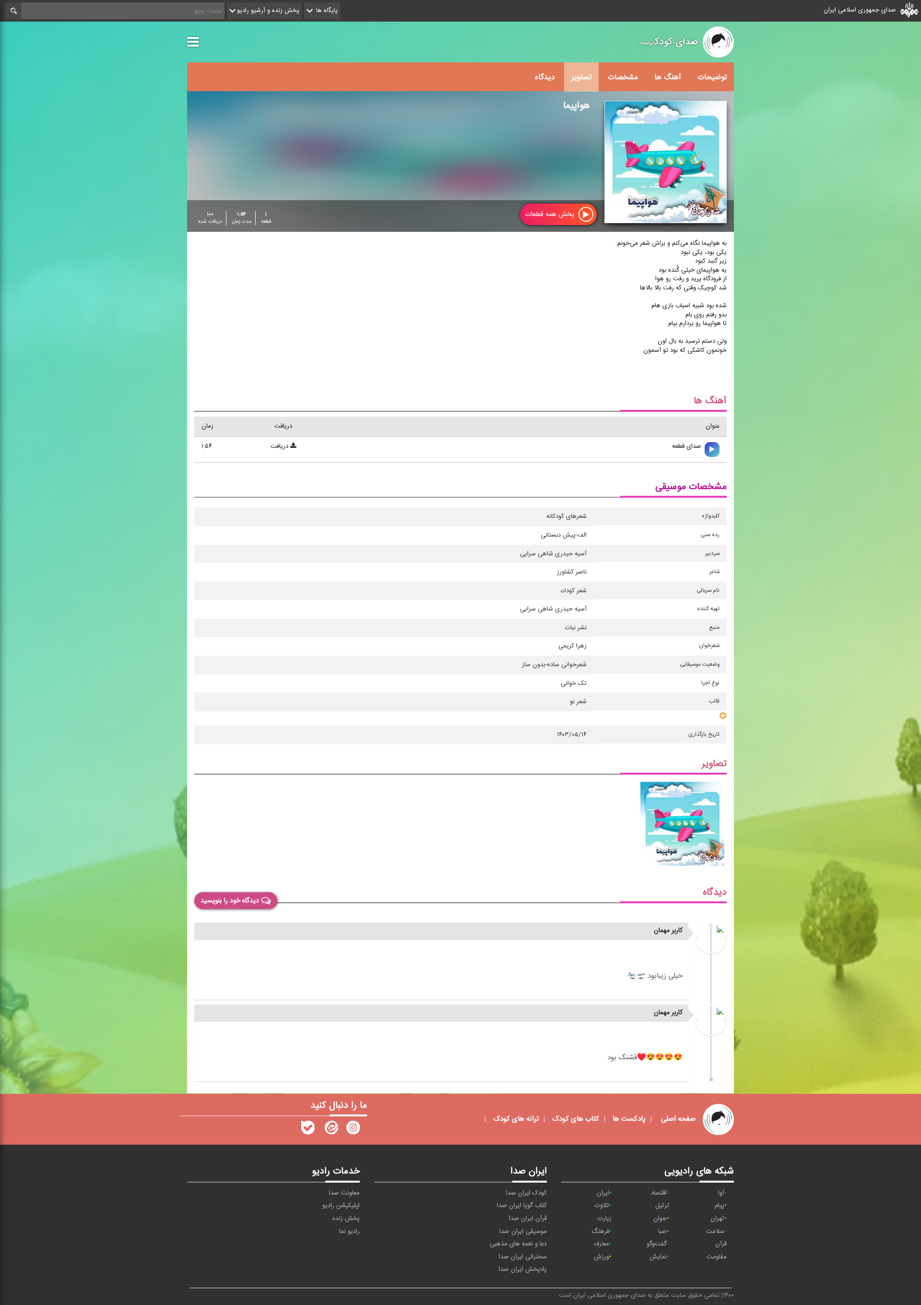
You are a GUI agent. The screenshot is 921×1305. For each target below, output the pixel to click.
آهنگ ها (667, 77)
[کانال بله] (308, 1129)
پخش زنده (346, 1218)
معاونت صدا (344, 1193)
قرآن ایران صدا (528, 1218)
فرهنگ (600, 1231)
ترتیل (662, 1205)
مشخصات (623, 77)
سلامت (715, 1231)
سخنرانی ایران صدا (523, 1257)
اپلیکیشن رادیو (341, 1205)
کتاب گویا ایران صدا (522, 1205)
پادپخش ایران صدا (523, 1269)
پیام (719, 1205)
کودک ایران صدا (526, 1193)
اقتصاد (659, 1193)
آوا (721, 1193)
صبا (662, 1231)
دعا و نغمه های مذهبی (518, 1244)
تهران (717, 1218)
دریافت (280, 446)
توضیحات (712, 77)
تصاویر (581, 77)
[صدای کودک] (353, 1129)
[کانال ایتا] (330, 1129)
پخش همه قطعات (550, 214)
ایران (603, 1193)
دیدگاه (545, 77)
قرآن (721, 1244)
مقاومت (717, 1257)
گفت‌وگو (657, 1244)
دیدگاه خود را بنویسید (230, 901)
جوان (660, 1218)
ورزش (601, 1257)
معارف (601, 1244)
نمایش (658, 1257)
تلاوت (602, 1205)
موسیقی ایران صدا (523, 1231)
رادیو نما (349, 1231)
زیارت (605, 1218)
